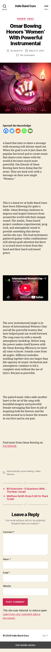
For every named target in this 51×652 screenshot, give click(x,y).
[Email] (30, 131)
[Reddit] (18, 131)
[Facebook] (6, 131)
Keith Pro (18, 50)
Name (7, 559)
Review (21, 19)
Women (10, 474)
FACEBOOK (9, 446)
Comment (9, 532)
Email (6, 573)
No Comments (27, 55)
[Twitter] (12, 131)
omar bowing (27, 471)
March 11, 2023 (36, 50)
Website (7, 586)
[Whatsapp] (24, 131)
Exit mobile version (25, 645)
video (37, 471)
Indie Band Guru (25, 6)
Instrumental (13, 471)
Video (30, 19)
